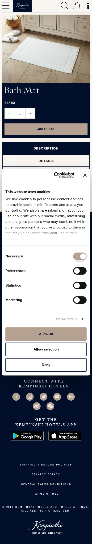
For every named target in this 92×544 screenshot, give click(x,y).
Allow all (46, 334)
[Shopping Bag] (77, 6)
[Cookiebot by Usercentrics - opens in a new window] (56, 175)
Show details (66, 319)
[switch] (80, 272)
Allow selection (46, 349)
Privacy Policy (46, 474)
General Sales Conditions (46, 484)
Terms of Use (46, 494)
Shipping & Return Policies (46, 465)
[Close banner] (85, 175)
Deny (46, 365)
